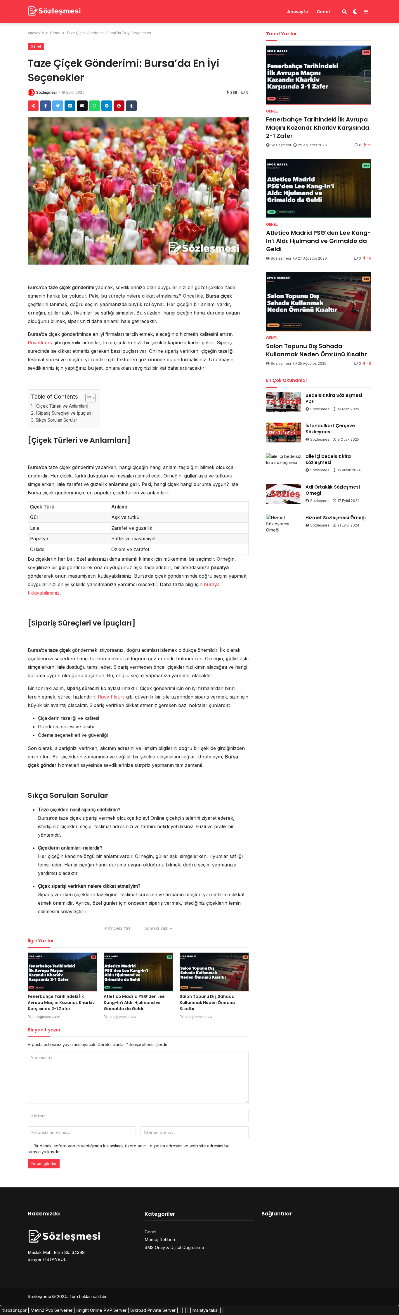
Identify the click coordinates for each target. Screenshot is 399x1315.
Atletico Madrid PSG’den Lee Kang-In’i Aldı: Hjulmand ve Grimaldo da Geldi (134, 1002)
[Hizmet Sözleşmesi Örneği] (283, 524)
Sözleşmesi (46, 92)
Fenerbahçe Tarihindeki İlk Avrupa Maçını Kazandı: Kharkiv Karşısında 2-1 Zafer (61, 1002)
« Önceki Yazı (117, 928)
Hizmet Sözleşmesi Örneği (336, 518)
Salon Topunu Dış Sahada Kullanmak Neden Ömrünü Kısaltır (207, 1002)
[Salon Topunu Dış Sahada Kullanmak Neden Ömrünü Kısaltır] (214, 972)
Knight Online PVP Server (101, 1310)
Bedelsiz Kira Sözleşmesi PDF (334, 398)
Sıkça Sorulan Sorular (56, 420)
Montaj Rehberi (160, 1239)
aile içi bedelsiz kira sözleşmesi (328, 459)
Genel (323, 11)
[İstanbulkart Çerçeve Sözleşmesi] (283, 432)
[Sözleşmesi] (54, 11)
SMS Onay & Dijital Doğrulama (174, 1247)
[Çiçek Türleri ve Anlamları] (61, 406)
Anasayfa (297, 11)
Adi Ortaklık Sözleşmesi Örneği (333, 490)
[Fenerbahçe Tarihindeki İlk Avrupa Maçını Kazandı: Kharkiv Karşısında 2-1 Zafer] (62, 972)
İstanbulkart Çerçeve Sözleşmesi (330, 429)
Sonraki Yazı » (158, 928)
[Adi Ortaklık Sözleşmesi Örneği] (283, 494)
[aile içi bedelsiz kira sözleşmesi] (283, 463)
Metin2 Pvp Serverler (51, 1310)
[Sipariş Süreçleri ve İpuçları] (64, 413)
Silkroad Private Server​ (153, 1310)
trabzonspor (14, 1310)
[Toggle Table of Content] (87, 398)
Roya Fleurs (111, 697)
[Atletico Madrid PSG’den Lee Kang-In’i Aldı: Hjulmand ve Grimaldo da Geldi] (138, 972)
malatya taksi (205, 1310)
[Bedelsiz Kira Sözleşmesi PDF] (283, 402)
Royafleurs (40, 342)
